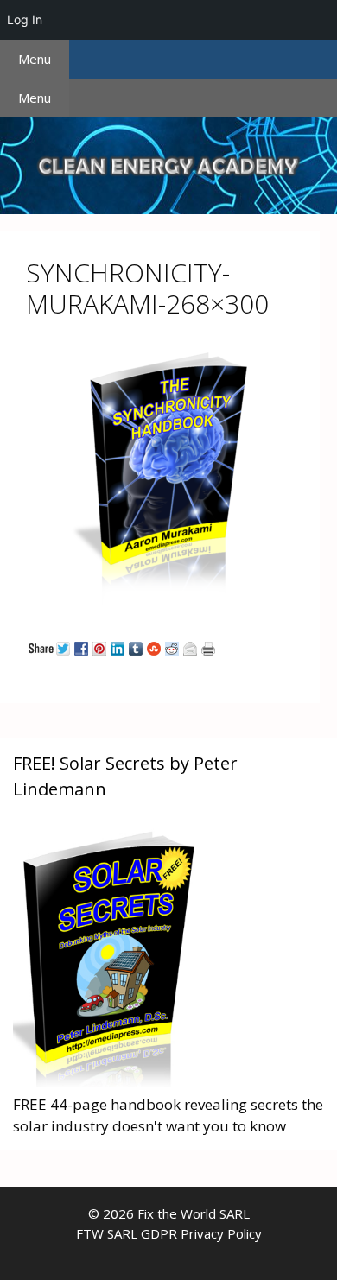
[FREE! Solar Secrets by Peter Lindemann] (107, 1082)
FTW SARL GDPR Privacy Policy (169, 1233)
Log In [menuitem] (24, 19)
